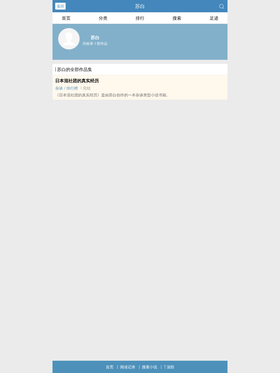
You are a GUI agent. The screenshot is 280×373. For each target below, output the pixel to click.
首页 (66, 18)
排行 (140, 18)
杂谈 (59, 88)
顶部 (170, 366)
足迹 (214, 18)
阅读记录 (127, 366)
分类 (103, 18)
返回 (60, 6)
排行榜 (72, 88)
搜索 (177, 18)
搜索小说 (149, 366)
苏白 (140, 6)
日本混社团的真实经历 (77, 81)
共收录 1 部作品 (95, 43)
